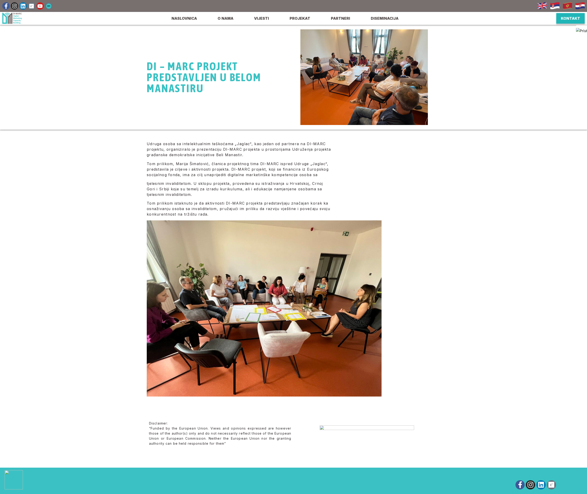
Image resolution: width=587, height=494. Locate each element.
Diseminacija (385, 18)
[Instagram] (14, 6)
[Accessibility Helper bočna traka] (581, 30)
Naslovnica (184, 18)
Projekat (300, 18)
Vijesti (261, 18)
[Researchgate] (31, 6)
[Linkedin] (23, 6)
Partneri (340, 18)
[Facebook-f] (6, 6)
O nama (225, 18)
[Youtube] (40, 6)
